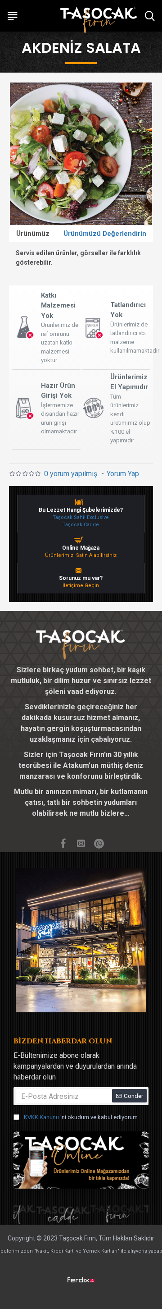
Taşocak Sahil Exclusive (81, 517)
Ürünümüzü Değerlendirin (104, 234)
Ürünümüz (33, 234)
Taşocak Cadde (81, 525)
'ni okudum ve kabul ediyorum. (81, 1117)
